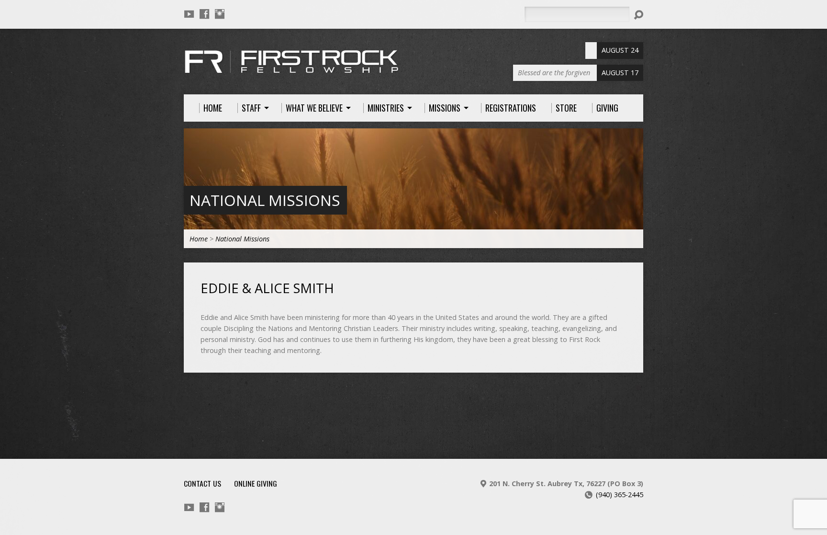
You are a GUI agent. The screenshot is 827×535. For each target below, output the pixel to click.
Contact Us (202, 483)
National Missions (265, 200)
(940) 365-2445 (619, 494)
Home (199, 238)
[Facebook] (204, 14)
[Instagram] (219, 14)
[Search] (638, 15)
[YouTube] (189, 14)
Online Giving (255, 483)
